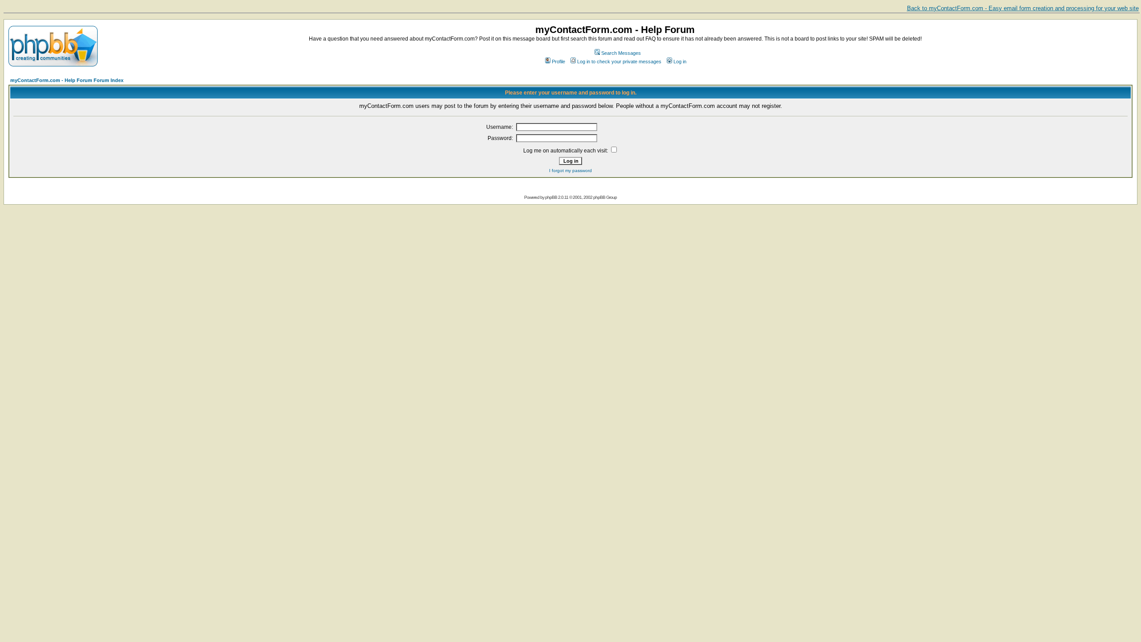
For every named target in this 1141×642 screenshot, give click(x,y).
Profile (558, 61)
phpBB (551, 197)
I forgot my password (570, 170)
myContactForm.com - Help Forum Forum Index (66, 80)
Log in (679, 61)
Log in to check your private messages (619, 61)
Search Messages (621, 53)
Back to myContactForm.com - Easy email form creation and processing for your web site (1023, 8)
